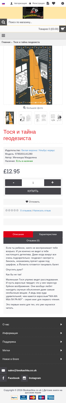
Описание (18, 234)
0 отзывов (25, 210)
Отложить (34, 201)
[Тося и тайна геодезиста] (33, 75)
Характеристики (48, 234)
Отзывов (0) (33, 240)
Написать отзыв (42, 210)
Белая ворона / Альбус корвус (38, 150)
